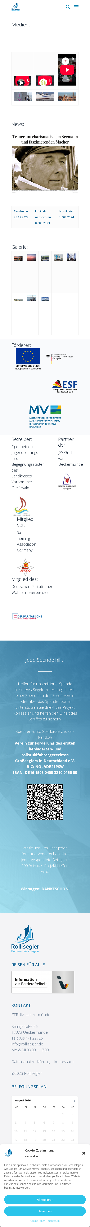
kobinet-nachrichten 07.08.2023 (43, 217)
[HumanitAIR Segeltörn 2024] (67, 100)
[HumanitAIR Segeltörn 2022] (23, 100)
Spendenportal (58, 701)
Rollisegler (33, 1073)
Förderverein (63, 695)
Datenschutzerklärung (31, 1061)
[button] (84, 1153)
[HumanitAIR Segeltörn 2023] (45, 100)
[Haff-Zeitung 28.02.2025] (45, 191)
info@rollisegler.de (27, 1043)
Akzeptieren (45, 1199)
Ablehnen (45, 1211)
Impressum (53, 1221)
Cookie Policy (37, 1221)
